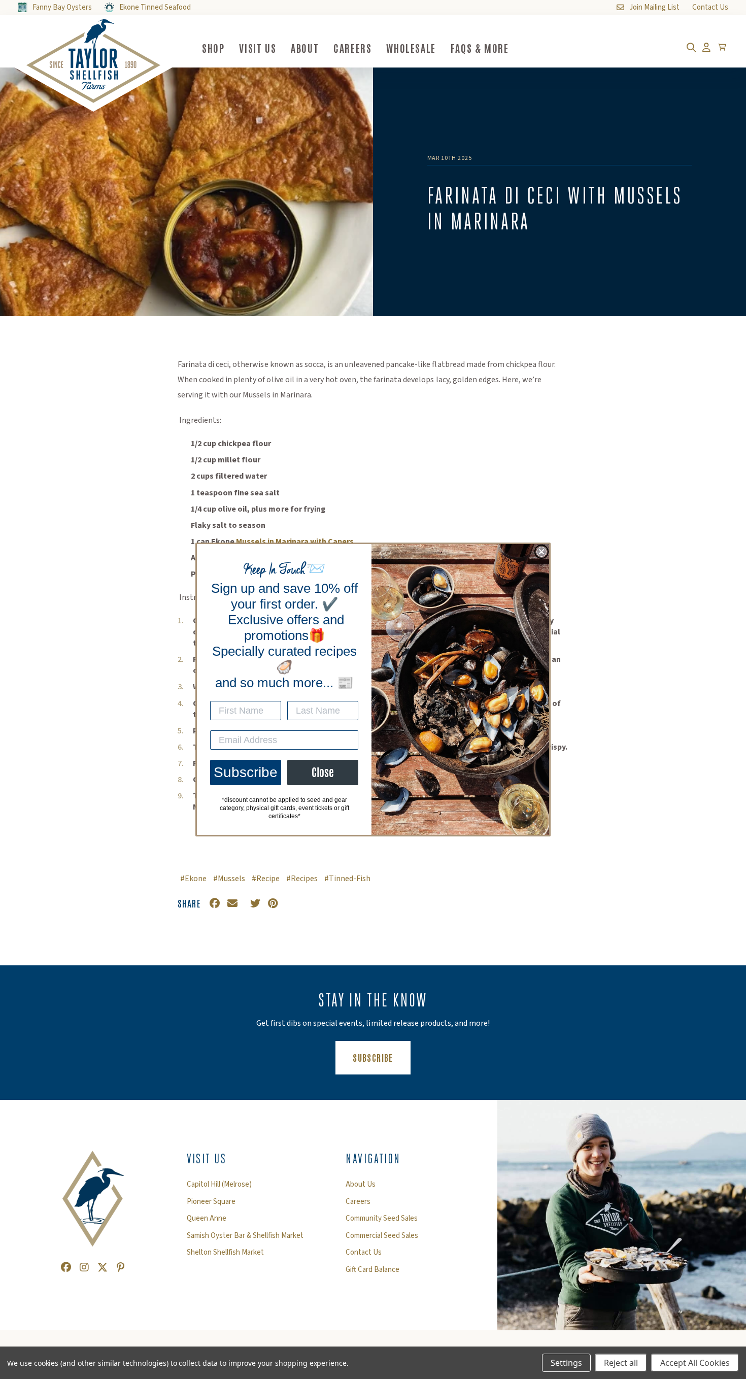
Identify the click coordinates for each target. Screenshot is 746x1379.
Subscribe (246, 772)
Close (323, 772)
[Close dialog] (541, 552)
